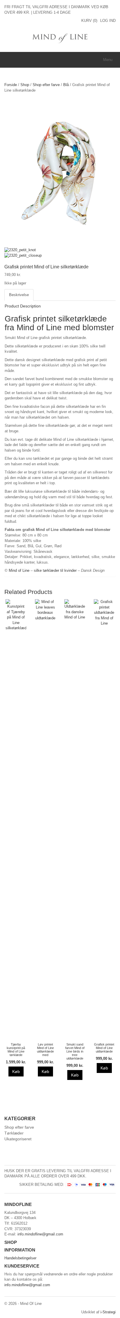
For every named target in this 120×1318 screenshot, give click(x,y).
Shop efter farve (46, 85)
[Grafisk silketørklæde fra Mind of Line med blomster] (60, 172)
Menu (107, 59)
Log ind (108, 20)
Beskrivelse (19, 295)
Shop (24, 85)
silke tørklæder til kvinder (55, 570)
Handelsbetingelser (20, 1258)
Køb (16, 1071)
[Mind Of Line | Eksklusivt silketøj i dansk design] (60, 37)
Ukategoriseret (17, 1139)
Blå (66, 85)
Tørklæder (14, 1133)
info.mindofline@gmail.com (40, 1234)
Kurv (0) (89, 20)
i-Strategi (108, 1312)
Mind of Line (19, 570)
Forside (10, 85)
